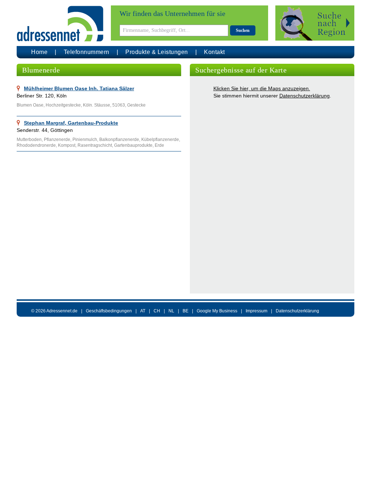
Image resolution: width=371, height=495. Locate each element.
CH (157, 310)
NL (171, 310)
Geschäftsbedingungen (109, 310)
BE (185, 310)
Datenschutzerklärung (304, 96)
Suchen (243, 30)
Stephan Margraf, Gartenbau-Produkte (71, 123)
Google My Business (217, 310)
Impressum (256, 310)
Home (39, 52)
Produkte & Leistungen (156, 52)
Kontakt (214, 52)
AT (142, 310)
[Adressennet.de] (60, 23)
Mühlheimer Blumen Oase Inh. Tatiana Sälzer (79, 88)
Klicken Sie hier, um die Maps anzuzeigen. (261, 88)
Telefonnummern (86, 52)
